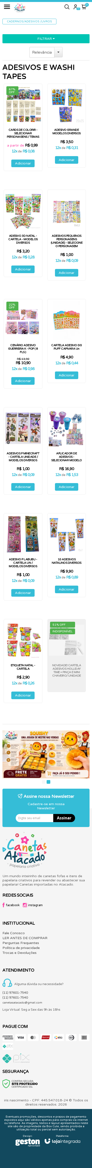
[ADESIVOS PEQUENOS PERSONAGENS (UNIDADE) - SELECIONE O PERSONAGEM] (67, 235)
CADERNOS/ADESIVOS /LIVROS (29, 21)
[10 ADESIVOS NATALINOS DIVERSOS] (67, 555)
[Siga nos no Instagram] (34, 906)
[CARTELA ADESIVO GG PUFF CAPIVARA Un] (67, 341)
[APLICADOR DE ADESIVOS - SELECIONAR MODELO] (67, 450)
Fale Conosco (13, 933)
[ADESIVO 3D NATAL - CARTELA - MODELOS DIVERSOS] (23, 233)
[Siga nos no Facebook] (12, 906)
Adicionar (23, 163)
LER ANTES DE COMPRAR (24, 938)
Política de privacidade (21, 948)
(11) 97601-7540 (15, 993)
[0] (84, 8)
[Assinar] (64, 818)
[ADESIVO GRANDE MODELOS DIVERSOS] (67, 125)
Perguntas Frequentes (20, 943)
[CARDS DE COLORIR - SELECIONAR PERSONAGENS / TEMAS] (23, 127)
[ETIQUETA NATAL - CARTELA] (23, 661)
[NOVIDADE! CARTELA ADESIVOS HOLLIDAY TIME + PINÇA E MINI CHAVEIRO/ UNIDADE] (67, 655)
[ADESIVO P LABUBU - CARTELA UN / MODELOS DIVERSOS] (23, 556)
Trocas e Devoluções (19, 953)
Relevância (42, 52)
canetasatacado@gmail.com (22, 1002)
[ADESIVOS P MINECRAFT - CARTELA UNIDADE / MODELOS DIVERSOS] (23, 450)
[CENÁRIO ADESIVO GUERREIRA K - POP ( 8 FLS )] (23, 343)
